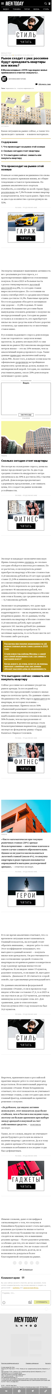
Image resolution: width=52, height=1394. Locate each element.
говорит (41, 726)
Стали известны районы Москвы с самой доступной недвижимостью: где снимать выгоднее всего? (25, 656)
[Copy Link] (45, 1391)
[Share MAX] (19, 1391)
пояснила (35, 1124)
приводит (15, 355)
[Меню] (2, 3)
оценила (29, 562)
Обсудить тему (44, 84)
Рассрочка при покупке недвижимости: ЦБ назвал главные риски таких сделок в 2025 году (26, 646)
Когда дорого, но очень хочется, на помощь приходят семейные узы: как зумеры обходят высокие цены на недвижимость (26, 666)
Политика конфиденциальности (10, 1363)
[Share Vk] (6, 1391)
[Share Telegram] (32, 1391)
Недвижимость (11, 88)
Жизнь (3, 53)
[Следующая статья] (26, 1309)
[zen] (31, 1326)
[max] (35, 1326)
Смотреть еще (26, 414)
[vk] (21, 1326)
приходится (40, 698)
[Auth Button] (49, 3)
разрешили (22, 362)
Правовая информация (32, 1363)
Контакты (48, 1363)
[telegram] (26, 1326)
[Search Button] (45, 3)
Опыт (9, 53)
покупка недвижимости (25, 88)
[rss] (16, 1326)
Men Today (15, 3)
